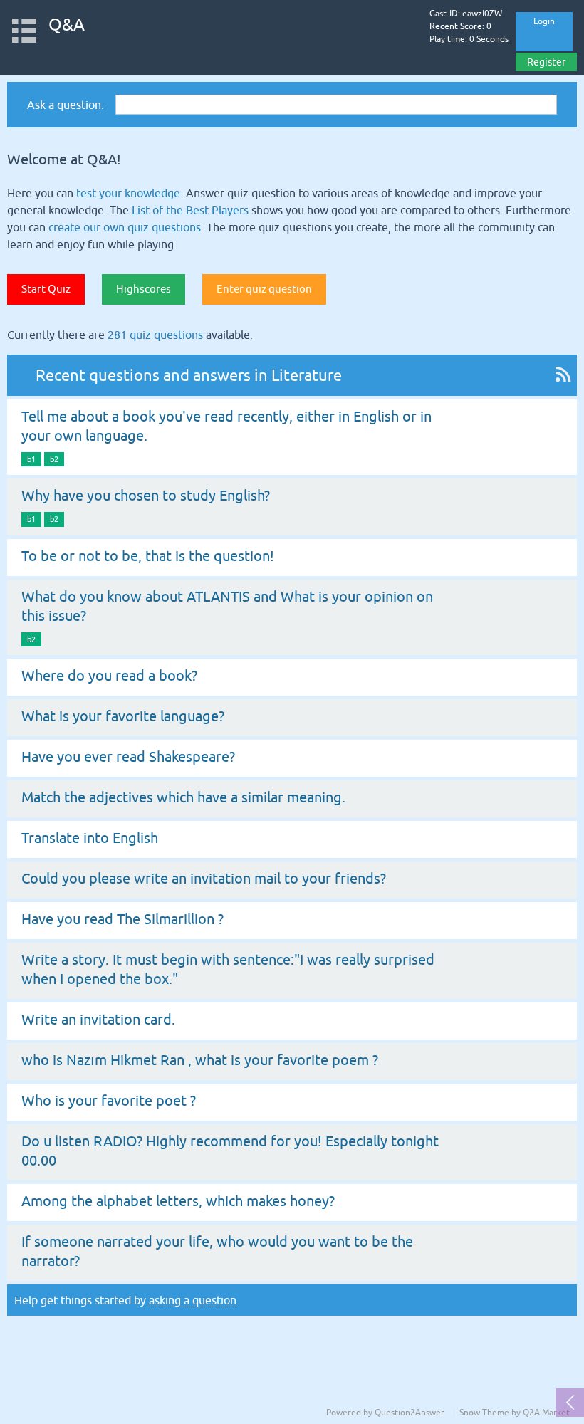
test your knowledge (128, 193)
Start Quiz (46, 289)
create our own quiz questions (124, 227)
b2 (54, 459)
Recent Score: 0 (460, 26)
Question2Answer (409, 1413)
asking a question (192, 1300)
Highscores (143, 289)
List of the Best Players (190, 210)
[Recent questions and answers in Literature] (563, 375)
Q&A (66, 24)
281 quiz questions (155, 334)
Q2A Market (546, 1413)
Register (546, 62)
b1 (31, 459)
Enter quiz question (264, 289)
